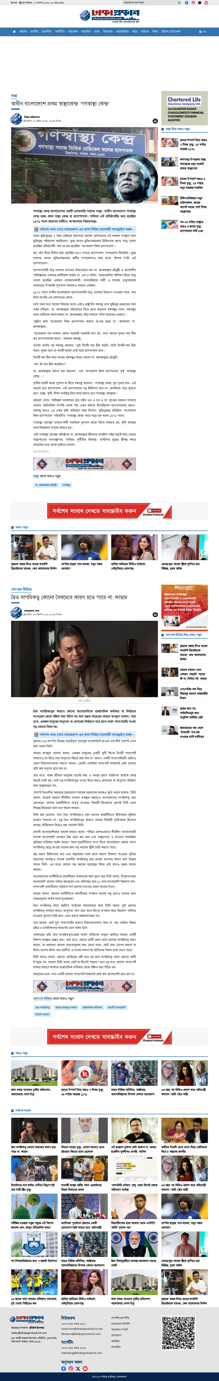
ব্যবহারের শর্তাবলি (120, 1323)
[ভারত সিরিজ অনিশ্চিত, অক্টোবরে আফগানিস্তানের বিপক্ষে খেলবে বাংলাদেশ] (134, 1073)
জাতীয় (34, 32)
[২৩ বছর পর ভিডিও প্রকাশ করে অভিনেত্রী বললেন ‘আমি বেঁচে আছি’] (184, 1073)
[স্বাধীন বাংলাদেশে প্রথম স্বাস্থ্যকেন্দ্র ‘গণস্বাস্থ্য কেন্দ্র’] (84, 165)
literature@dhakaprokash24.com (81, 1334)
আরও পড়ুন (21, 527)
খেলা (97, 32)
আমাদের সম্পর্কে (119, 1329)
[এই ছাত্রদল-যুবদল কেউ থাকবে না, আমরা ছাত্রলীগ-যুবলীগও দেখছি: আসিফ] (134, 1130)
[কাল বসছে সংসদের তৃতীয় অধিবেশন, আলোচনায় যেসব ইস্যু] (34, 1073)
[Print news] (155, 121)
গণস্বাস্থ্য (66, 485)
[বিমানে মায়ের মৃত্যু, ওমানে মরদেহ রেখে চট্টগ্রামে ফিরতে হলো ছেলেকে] (84, 1130)
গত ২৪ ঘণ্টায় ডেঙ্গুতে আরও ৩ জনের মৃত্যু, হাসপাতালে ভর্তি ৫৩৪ (191, 226)
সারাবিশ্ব (86, 32)
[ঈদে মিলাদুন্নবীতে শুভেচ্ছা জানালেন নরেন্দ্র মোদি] (134, 1244)
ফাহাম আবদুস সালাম (66, 1007)
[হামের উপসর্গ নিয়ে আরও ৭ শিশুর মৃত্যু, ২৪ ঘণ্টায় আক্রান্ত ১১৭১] (84, 1073)
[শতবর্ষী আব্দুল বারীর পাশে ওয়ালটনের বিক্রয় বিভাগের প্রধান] (84, 1168)
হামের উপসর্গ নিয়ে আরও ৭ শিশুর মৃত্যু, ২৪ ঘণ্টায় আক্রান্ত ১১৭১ (193, 144)
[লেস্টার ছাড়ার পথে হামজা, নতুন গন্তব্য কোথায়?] (84, 547)
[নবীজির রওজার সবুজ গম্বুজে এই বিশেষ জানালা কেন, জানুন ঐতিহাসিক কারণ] (34, 1206)
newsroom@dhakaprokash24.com (82, 1329)
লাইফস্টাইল (122, 32)
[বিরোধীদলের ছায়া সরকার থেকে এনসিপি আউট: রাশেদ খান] (134, 1206)
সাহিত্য (145, 32)
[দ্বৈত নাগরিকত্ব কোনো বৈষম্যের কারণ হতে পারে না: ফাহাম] (84, 659)
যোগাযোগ (116, 1335)
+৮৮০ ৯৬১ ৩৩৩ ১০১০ (73, 1323)
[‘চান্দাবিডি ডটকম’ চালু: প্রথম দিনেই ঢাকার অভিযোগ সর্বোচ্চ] (134, 1168)
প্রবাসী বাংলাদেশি (117, 1007)
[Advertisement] (109, 62)
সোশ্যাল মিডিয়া (21, 589)
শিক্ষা (155, 32)
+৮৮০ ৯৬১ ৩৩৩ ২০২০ (73, 1348)
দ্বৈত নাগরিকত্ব (42, 1007)
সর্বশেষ (23, 32)
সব (204, 31)
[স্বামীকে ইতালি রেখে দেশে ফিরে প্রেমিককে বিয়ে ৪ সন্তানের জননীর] (184, 1130)
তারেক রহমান (42, 1014)
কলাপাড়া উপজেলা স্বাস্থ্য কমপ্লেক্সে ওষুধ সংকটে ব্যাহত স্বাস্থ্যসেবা (193, 164)
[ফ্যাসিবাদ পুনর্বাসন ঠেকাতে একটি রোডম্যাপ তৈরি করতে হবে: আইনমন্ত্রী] (84, 1206)
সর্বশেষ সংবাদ (23, 1110)
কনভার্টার (115, 1347)
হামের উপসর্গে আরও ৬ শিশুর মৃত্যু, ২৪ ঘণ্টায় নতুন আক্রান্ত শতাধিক (192, 183)
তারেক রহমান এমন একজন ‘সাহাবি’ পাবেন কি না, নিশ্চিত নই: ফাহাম (193, 674)
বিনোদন (108, 32)
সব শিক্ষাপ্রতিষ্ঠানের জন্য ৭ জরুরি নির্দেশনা (34, 1261)
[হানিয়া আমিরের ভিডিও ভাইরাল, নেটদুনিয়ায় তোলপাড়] (134, 547)
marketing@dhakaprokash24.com (81, 1353)
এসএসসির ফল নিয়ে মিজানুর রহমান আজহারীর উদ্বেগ (194, 693)
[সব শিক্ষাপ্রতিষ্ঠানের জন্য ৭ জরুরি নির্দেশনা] (34, 1244)
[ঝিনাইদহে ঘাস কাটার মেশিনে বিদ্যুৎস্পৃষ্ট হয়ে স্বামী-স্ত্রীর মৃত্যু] (34, 1168)
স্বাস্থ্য (135, 32)
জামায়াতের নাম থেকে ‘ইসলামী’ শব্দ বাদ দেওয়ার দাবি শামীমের (192, 732)
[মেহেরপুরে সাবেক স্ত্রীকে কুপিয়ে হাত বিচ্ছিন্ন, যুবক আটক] (184, 547)
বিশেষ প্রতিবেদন (171, 32)
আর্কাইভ (115, 1341)
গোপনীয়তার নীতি (120, 1318)
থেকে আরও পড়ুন (47, 476)
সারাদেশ (73, 32)
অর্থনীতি (60, 32)
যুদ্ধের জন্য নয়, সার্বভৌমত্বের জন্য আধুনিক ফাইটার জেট (191, 713)
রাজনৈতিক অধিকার (92, 1007)
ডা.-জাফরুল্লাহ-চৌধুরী (46, 485)
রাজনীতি (47, 32)
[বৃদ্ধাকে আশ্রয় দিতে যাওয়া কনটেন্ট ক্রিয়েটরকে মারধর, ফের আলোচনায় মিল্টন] (34, 547)
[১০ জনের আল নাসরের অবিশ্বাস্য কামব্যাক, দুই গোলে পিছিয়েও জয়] (34, 1282)
